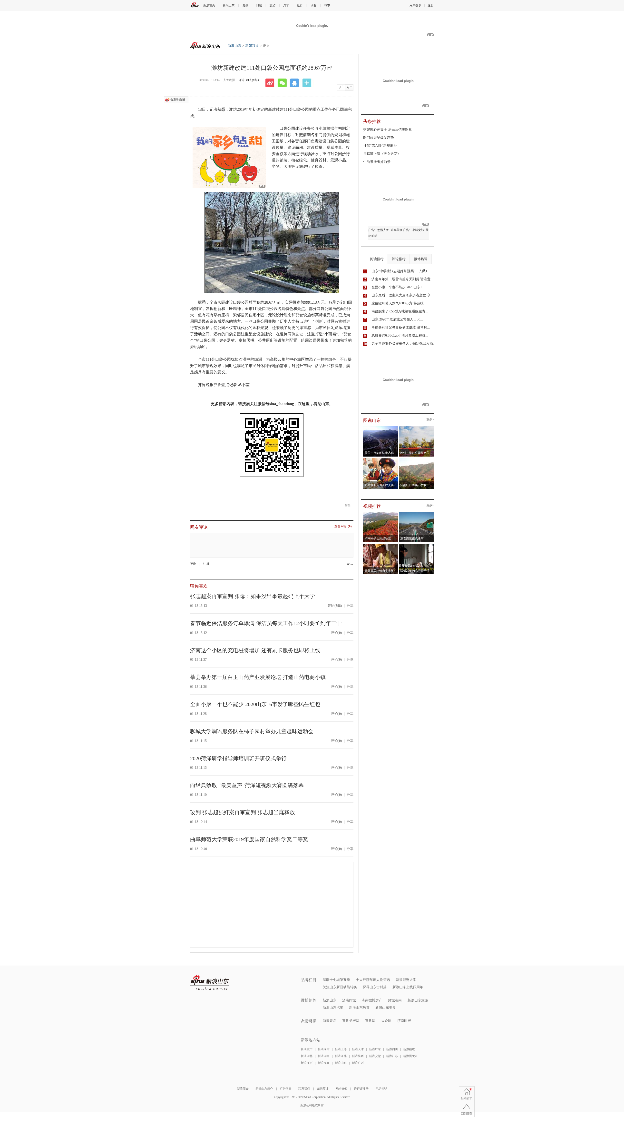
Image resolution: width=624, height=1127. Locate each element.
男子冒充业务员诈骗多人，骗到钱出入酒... (403, 343)
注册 (430, 5)
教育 (300, 5)
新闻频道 (252, 46)
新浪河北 (341, 1056)
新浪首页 (209, 5)
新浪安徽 (375, 1056)
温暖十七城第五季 (336, 980)
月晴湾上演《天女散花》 (382, 154)
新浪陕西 (358, 1056)
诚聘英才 (323, 1088)
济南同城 (349, 1000)
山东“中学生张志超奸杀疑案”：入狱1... (400, 271)
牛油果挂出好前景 (376, 162)
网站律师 (341, 1088)
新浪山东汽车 (333, 1007)
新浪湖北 (306, 1056)
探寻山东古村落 (375, 987)
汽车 (286, 5)
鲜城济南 (395, 1000)
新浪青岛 (329, 1021)
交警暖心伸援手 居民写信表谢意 (387, 129)
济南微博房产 (372, 1000)
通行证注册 (361, 1088)
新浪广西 (358, 1063)
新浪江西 (306, 1063)
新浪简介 (243, 1088)
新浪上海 (341, 1049)
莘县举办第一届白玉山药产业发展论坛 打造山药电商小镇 (258, 677)
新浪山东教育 (359, 1007)
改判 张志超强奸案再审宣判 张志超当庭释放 (242, 812)
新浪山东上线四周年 (407, 987)
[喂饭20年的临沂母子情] (416, 545)
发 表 (350, 564)
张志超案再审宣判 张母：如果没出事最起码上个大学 (252, 596)
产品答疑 (381, 1088)
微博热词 (421, 259)
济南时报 (404, 1021)
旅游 (272, 5)
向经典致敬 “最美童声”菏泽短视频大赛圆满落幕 (247, 785)
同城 (259, 5)
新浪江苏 (392, 1056)
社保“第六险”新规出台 (380, 146)
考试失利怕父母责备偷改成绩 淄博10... (400, 327)
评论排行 (399, 259)
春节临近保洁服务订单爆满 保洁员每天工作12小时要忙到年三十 (266, 623)
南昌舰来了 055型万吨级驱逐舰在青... (399, 311)
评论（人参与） (250, 80)
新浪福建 (409, 1049)
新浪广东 (375, 1049)
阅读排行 (377, 259)
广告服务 (286, 1088)
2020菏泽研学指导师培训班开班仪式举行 (238, 758)
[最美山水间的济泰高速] (381, 427)
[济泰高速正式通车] (416, 513)
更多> (430, 419)
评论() (335, 606)
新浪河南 (324, 1049)
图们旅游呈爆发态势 (378, 138)
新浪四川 (392, 1049)
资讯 (245, 5)
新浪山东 (228, 5)
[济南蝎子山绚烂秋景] (381, 513)
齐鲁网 (370, 1021)
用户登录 (415, 5)
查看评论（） (343, 526)
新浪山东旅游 (418, 1000)
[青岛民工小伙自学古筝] (381, 545)
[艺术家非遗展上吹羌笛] (381, 459)
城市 (327, 5)
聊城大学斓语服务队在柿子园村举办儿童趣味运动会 (251, 731)
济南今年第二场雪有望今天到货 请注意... (402, 279)
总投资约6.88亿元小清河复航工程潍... (399, 335)
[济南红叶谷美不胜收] (416, 459)
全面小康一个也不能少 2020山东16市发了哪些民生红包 (255, 704)
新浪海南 (324, 1063)
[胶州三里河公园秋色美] (416, 427)
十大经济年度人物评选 (373, 980)
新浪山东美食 (385, 1007)
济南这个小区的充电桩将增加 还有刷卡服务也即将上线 (255, 650)
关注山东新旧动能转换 (340, 987)
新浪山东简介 (264, 1088)
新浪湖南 (324, 1056)
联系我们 (304, 1088)
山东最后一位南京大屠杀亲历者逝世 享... (402, 295)
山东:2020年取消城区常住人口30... (397, 319)
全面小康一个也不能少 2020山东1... (398, 287)
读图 (313, 5)
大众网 (386, 1021)
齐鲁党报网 (350, 1021)
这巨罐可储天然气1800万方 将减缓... (399, 303)
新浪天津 (358, 1049)
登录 (193, 564)
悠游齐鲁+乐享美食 (389, 230)
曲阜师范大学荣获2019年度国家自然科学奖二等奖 (249, 839)
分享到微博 (177, 99)
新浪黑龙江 (410, 1056)
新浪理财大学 (406, 980)
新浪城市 (306, 1049)
